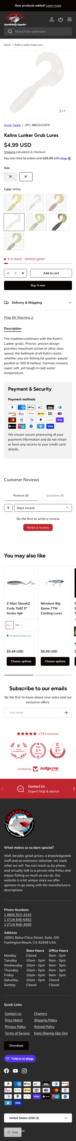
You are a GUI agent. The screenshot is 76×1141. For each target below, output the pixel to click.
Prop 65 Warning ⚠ (19, 317)
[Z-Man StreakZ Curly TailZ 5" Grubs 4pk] (21, 583)
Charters (40, 1013)
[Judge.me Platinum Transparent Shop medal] (38, 750)
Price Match (14, 1020)
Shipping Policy (45, 1020)
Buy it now (38, 285)
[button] (60, 19)
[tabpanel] (38, 355)
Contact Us (13, 1013)
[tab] (12, 328)
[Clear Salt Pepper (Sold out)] (35, 202)
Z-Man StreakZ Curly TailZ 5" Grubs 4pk (18, 608)
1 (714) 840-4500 (17, 924)
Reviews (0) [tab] (21, 495)
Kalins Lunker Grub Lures (29, 44)
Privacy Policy (15, 1027)
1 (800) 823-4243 (17, 915)
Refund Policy (44, 1027)
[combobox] (38, 31)
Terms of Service (17, 1033)
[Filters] (8, 508)
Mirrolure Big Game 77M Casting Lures (51, 608)
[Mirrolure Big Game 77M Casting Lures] (55, 583)
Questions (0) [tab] (55, 495)
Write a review (38, 527)
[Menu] (69, 19)
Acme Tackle (12, 125)
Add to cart (51, 273)
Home (7, 44)
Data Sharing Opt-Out (51, 1033)
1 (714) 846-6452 (17, 919)
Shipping (9, 152)
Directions (16, 1045)
